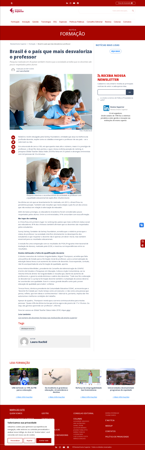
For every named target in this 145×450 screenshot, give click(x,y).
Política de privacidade (117, 436)
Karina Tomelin (79, 432)
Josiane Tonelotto (80, 430)
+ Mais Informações (24, 397)
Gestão (35, 22)
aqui (68, 310)
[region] (29, 432)
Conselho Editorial (94, 22)
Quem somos (16, 413)
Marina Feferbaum (112, 413)
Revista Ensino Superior (22, 419)
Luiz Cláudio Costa (80, 436)
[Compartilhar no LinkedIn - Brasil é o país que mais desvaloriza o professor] (13, 137)
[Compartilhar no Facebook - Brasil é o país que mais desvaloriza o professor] (13, 147)
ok (130, 92)
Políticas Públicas (76, 22)
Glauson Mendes (79, 428)
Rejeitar (29, 440)
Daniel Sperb (78, 425)
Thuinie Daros (110, 415)
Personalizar (15, 440)
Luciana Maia (78, 434)
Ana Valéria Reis (79, 423)
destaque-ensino (27, 328)
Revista (108, 22)
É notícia (109, 420)
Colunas (117, 22)
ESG (55, 22)
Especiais (63, 22)
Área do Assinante (124, 3)
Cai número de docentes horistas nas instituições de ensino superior (47, 317)
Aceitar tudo (43, 440)
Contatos (127, 22)
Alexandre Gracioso (81, 421)
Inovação (26, 22)
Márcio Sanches (79, 439)
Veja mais (115, 51)
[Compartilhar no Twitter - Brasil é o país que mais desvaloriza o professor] (13, 142)
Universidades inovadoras (55, 435)
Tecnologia (46, 22)
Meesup (108, 426)
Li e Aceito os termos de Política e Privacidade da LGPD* (116, 99)
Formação (15, 22)
